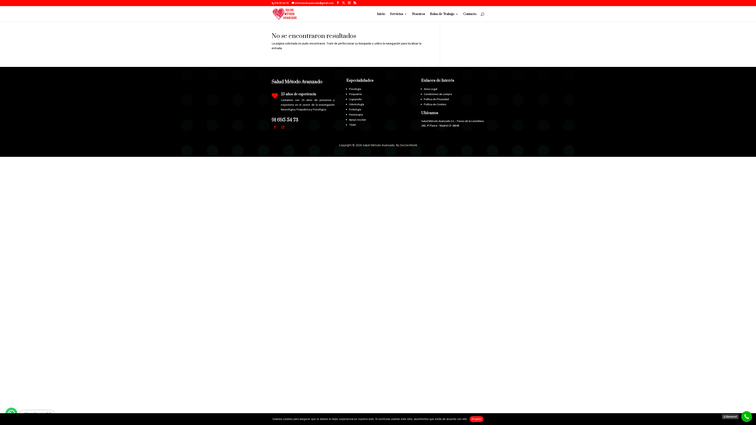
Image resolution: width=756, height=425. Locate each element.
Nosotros (418, 14)
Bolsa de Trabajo (442, 14)
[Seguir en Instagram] (283, 127)
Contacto (469, 14)
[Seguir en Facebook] (275, 127)
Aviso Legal (430, 89)
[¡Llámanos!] (746, 416)
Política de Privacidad (436, 99)
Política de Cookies (435, 104)
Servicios (396, 14)
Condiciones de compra (438, 94)
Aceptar (477, 418)
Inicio (381, 14)
